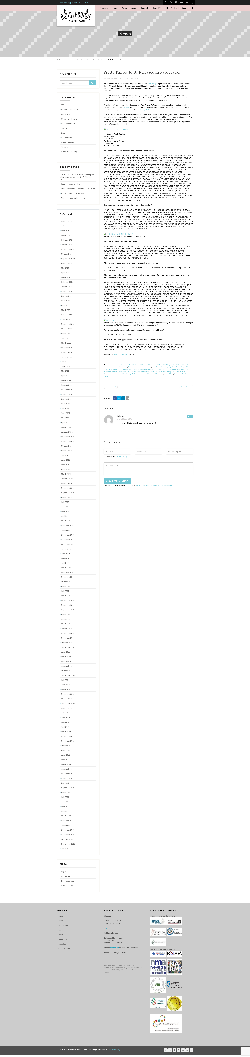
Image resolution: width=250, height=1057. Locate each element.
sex (115, 374)
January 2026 (67, 245)
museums (123, 371)
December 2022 (67, 348)
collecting (166, 364)
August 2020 (66, 451)
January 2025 (67, 287)
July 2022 (65, 362)
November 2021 (67, 394)
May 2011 (65, 806)
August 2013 (66, 708)
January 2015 (67, 666)
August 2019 (66, 497)
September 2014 (68, 675)
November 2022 (67, 352)
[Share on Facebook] (115, 398)
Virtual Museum (67, 147)
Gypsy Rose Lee (172, 367)
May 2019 (65, 511)
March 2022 (66, 380)
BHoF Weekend (172, 8)
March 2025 (66, 277)
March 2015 (66, 657)
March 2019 (66, 521)
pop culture (155, 371)
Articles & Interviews (69, 109)
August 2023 (66, 333)
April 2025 (65, 273)
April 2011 (65, 811)
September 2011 (68, 788)
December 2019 (67, 483)
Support (144, 8)
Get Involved (63, 925)
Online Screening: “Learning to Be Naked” (78, 189)
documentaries (145, 367)
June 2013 (65, 717)
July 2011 (65, 797)
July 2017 (65, 591)
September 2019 (68, 493)
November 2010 (67, 835)
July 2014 (65, 680)
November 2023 (67, 324)
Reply (190, 416)
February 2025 (67, 282)
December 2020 (67, 436)
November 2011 (67, 778)
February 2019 (67, 525)
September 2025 (68, 259)
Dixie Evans (133, 367)
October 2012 (67, 746)
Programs (104, 8)
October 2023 (67, 329)
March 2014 (66, 689)
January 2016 (67, 628)
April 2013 (65, 727)
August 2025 (66, 263)
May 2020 (65, 465)
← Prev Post (110, 387)
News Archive (134, 78)
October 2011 (66, 783)
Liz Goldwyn (152, 83)
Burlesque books (154, 364)
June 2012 (65, 755)
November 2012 (67, 741)
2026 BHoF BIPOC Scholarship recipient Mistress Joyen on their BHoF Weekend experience (77, 177)
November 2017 (67, 577)
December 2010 (67, 830)
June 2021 (65, 413)
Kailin (119, 416)
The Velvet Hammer (155, 374)
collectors (175, 364)
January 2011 (66, 825)
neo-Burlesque (143, 371)
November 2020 (67, 441)
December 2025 (67, 249)
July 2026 (65, 226)
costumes (184, 364)
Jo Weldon (123, 369)
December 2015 (67, 633)
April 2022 (65, 376)
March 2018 (66, 568)
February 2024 (67, 315)
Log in (63, 872)
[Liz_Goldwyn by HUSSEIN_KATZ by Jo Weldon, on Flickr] (118, 234)
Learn (115, 8)
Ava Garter (129, 364)
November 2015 (67, 638)
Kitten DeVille (159, 369)
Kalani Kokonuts (146, 369)
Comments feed (67, 881)
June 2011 (65, 802)
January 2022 (67, 385)
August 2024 (66, 301)
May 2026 (65, 230)
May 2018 (65, 558)
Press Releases (67, 142)
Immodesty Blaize (111, 369)
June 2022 (65, 366)
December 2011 (67, 774)
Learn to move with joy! (70, 184)
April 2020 (65, 469)
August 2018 (66, 549)
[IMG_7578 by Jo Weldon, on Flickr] (109, 320)
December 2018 (67, 535)
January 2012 (67, 769)
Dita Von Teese (121, 367)
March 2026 (66, 235)
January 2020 (67, 479)
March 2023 (66, 343)
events (155, 367)
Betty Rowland (141, 364)
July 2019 (65, 502)
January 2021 (67, 432)
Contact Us (156, 8)
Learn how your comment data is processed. (154, 485)
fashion (162, 367)
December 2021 (67, 390)
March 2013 (66, 732)
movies (115, 371)
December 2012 (67, 736)
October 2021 (67, 399)
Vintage (177, 374)
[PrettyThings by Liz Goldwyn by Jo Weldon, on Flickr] (116, 129)
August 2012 (66, 750)
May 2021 (65, 418)
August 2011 (66, 792)
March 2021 (66, 427)
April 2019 (65, 516)
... (1, 1056)
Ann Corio (120, 364)
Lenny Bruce (171, 369)
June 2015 (65, 652)
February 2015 (67, 661)
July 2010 (65, 849)
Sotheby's (142, 374)
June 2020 (65, 460)
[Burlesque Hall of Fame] (76, 15)
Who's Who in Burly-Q (70, 152)
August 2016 (66, 614)
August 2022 (66, 357)
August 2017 (66, 586)
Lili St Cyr (181, 369)
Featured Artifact (68, 124)
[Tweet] (119, 398)
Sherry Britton (145, 110)
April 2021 (65, 422)
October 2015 (67, 643)
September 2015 (68, 647)
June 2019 (65, 507)
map (105, 928)
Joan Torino (134, 369)
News (124, 8)
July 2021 (65, 408)
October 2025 (67, 254)
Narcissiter (132, 371)
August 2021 (66, 404)
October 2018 (67, 544)
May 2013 (65, 722)
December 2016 (67, 600)
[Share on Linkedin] (123, 398)
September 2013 (68, 703)
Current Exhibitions (69, 119)
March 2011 (66, 816)
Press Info (62, 944)
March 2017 (66, 596)
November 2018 (67, 540)
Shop (184, 8)
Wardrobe (186, 374)
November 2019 (67, 488)
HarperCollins (186, 367)
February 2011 (67, 820)
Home (60, 916)
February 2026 (67, 240)
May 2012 (65, 760)
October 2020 (67, 446)
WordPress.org (67, 886)
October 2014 (67, 671)
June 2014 (65, 685)
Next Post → (186, 387)
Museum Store (64, 949)
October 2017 (67, 582)
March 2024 (66, 310)
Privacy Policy (121, 457)
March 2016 (66, 624)
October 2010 (67, 839)
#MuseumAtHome (68, 105)
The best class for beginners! (73, 198)
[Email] (127, 398)
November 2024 (67, 291)
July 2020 (65, 455)
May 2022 (65, 371)
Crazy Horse (109, 367)
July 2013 (65, 713)
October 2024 (67, 296)
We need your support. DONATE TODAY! (72, 3)
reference (177, 371)
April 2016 (65, 619)
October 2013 (67, 699)
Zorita (126, 107)
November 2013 (67, 694)
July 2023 (65, 338)
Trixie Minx (168, 374)
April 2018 (65, 563)
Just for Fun (66, 128)
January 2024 (67, 319)
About (133, 8)
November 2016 (67, 605)
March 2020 (66, 474)
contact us (114, 948)
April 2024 (65, 305)
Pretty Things (166, 371)
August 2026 (66, 221)
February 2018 (67, 572)
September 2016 (68, 610)
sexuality (120, 374)
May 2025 (65, 268)
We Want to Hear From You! (72, 193)
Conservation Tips (68, 114)
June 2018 (65, 554)
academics (110, 364)
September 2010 (68, 844)
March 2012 (66, 764)
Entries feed (66, 876)
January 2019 (67, 530)
